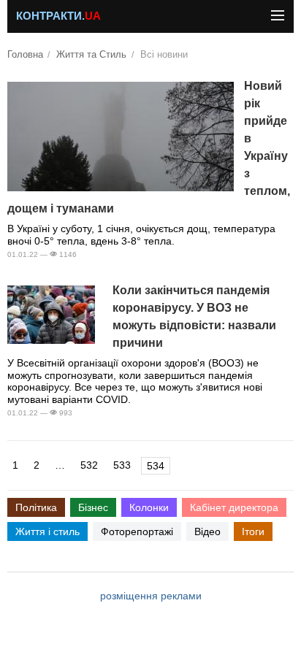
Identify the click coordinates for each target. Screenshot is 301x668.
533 (122, 465)
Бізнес (93, 507)
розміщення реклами (151, 596)
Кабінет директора (234, 507)
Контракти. (58, 16)
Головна (25, 55)
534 (155, 466)
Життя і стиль (47, 531)
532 (89, 465)
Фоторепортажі (137, 531)
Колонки (149, 507)
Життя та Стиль (91, 55)
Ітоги (253, 531)
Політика (36, 507)
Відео (207, 531)
